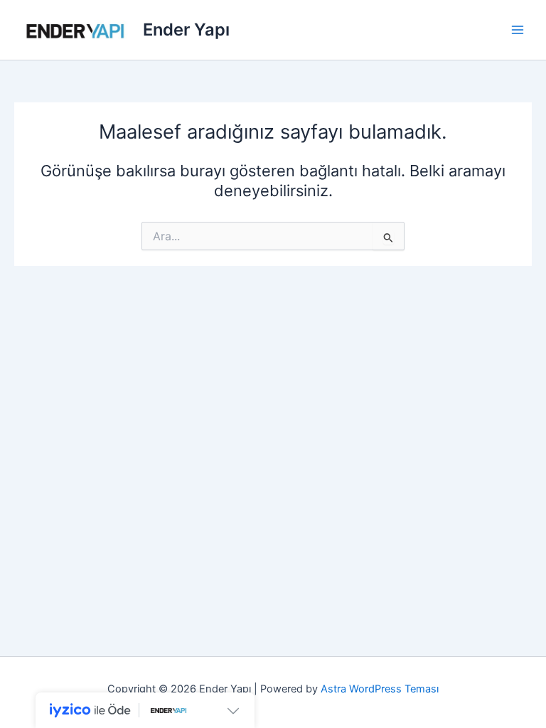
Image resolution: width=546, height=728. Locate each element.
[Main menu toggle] (517, 30)
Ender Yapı (186, 29)
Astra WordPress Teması (380, 688)
